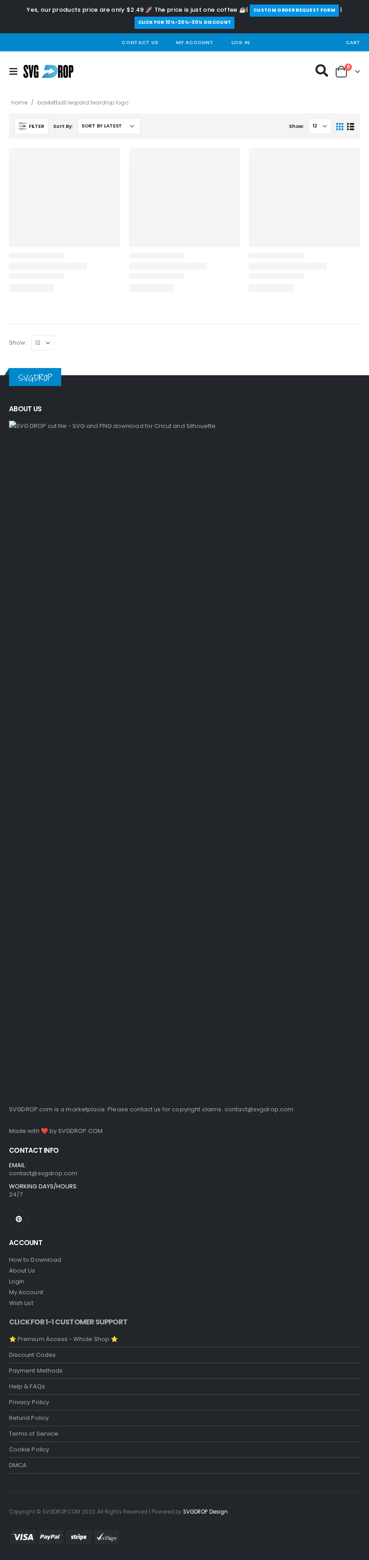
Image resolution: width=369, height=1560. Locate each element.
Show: (296, 126)
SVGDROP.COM (80, 1131)
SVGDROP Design (205, 1511)
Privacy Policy (29, 1402)
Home (19, 102)
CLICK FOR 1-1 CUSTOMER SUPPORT (68, 1322)
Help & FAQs (27, 1386)
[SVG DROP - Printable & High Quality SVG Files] (48, 71)
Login (16, 1281)
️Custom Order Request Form (294, 10)
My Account (194, 42)
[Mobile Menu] (16, 71)
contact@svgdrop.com (259, 1109)
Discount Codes (32, 1355)
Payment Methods (36, 1370)
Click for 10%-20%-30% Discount (184, 22)
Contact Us (140, 42)
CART (353, 42)
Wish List (21, 1303)
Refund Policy (29, 1418)
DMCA (18, 1465)
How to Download (35, 1259)
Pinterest (19, 1219)
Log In (240, 42)
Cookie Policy (29, 1449)
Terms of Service (33, 1433)
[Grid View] (340, 126)
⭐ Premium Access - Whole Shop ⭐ (63, 1339)
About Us (22, 1270)
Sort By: (63, 126)
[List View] (350, 126)
